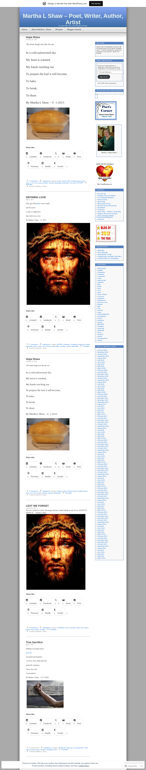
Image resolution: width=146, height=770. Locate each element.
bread (59, 181)
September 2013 (103, 498)
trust (55, 749)
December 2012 (103, 516)
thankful (100, 334)
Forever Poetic (102, 199)
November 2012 (103, 518)
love (36, 183)
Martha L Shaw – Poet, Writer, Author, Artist (73, 19)
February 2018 (102, 394)
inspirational (46, 181)
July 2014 (101, 478)
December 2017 (103, 398)
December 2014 (103, 468)
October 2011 (102, 544)
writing (100, 340)
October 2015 (102, 448)
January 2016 (102, 442)
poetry (40, 183)
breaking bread (76, 181)
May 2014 (101, 482)
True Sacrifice (34, 642)
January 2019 (102, 372)
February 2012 (102, 536)
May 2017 (101, 410)
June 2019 (101, 362)
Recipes (59, 29)
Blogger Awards (74, 29)
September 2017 (103, 402)
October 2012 (102, 520)
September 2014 (103, 474)
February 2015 (102, 464)
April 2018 (101, 390)
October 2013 (102, 496)
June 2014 (101, 480)
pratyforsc (101, 320)
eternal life (29, 346)
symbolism (65, 183)
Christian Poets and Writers (106, 195)
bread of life (66, 181)
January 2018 (102, 396)
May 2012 (101, 530)
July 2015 (101, 454)
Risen (58, 346)
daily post (81, 344)
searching (101, 328)
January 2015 (102, 466)
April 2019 (101, 366)
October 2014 (102, 472)
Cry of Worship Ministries (106, 197)
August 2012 (102, 524)
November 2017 (103, 400)
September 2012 (103, 522)
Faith (86, 748)
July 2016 (101, 430)
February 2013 (102, 512)
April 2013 (101, 508)
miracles (100, 310)
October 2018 (102, 378)
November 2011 (103, 542)
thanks (100, 336)
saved (69, 346)
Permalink (29, 184)
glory (99, 292)
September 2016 (103, 426)
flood (99, 288)
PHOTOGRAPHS (103, 314)
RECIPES (101, 324)
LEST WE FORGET (37, 505)
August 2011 (102, 548)
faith (99, 284)
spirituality (101, 330)
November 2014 (103, 470)
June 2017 (101, 408)
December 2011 (103, 540)
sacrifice (45, 183)
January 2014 (102, 490)
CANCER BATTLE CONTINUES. (108, 258)
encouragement (78, 748)
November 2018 (103, 376)
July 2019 (101, 360)
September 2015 (103, 450)
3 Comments (33, 181)
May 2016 (101, 434)
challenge (66, 344)
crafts (99, 278)
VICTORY (80, 183)
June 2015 (101, 456)
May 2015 (101, 458)
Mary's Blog (101, 201)
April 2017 (101, 412)
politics (28, 629)
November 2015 (103, 446)
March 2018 (102, 392)
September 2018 (103, 380)
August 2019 (102, 358)
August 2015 (102, 452)
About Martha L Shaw (41, 29)
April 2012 (101, 532)
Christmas (101, 274)
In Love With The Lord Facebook (109, 90)
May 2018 (101, 388)
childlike (100, 270)
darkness (101, 282)
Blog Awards (102, 268)
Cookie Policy (83, 766)
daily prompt (102, 280)
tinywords (101, 219)
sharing (51, 183)
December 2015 (103, 444)
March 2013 (102, 510)
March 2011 (101, 558)
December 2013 (103, 492)
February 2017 (102, 416)
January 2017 (102, 418)
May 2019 (101, 364)
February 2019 (102, 370)
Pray (32, 629)
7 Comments (33, 344)
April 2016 (101, 436)
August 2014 (102, 476)
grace (83, 181)
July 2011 (101, 550)
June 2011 (101, 552)
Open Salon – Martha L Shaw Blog (109, 211)
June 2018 (101, 386)
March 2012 (102, 534)
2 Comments (33, 491)
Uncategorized (102, 338)
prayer (37, 749)
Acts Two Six (102, 193)
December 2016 (103, 420)
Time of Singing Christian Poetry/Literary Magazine (105, 216)
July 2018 (101, 384)
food (27, 493)
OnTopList (101, 209)
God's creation (102, 294)
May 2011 (101, 554)
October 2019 (102, 354)
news (99, 312)
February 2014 (102, 488)
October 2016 (102, 424)
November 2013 (103, 494)
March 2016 (102, 438)
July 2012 (101, 526)
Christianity (74, 344)
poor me (29, 653)
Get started (96, 3)
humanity (72, 627)
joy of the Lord (102, 302)
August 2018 (102, 382)
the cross (73, 183)
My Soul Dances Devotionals (107, 205)
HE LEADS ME (103, 252)
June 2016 (101, 432)
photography (102, 316)
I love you (101, 296)
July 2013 (101, 502)
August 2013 (102, 500)
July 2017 (101, 406)
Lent (32, 183)
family (99, 286)
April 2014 (101, 484)
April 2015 (101, 460)
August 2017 (102, 404)
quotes (100, 322)
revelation (101, 326)
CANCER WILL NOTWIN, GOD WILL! (110, 256)
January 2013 (102, 514)
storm (99, 332)
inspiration (101, 298)
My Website (101, 207)
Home (24, 29)
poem (48, 346)
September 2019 (103, 356)
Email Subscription (104, 60)
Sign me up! (104, 77)
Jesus (28, 183)
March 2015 (102, 462)
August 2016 (102, 428)
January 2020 (102, 350)
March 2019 (102, 368)
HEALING (101, 250)
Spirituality (58, 183)
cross (67, 627)
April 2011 (101, 556)
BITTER (59, 344)
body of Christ (67, 491)
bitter (39, 204)
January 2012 (102, 538)
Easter (88, 344)
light (99, 306)
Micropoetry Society (104, 203)
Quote (37, 629)
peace (86, 627)
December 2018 (103, 374)
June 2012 (101, 528)
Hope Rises (33, 37)
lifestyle (100, 304)
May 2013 (101, 506)
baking (59, 491)
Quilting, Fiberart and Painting (107, 213)
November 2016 (103, 422)
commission (101, 276)
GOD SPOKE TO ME (104, 254)
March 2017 (102, 414)
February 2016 (102, 440)
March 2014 (102, 486)
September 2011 (103, 546)
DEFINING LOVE (36, 197)
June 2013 (101, 504)
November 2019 (103, 352)
